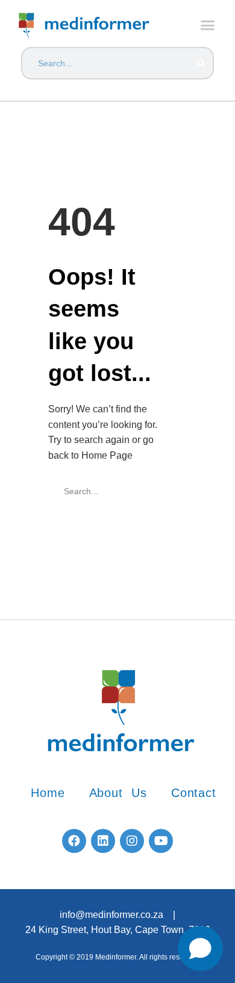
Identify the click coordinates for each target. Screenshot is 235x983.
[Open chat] (200, 948)
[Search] (201, 63)
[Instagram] (132, 841)
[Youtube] (161, 841)
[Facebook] (74, 841)
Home (47, 793)
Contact (193, 793)
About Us (118, 793)
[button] (207, 25)
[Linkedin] (103, 841)
